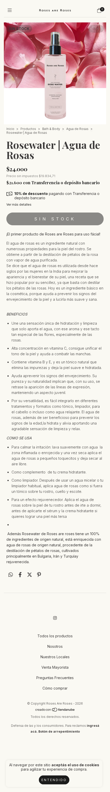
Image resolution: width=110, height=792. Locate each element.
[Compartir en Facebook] (20, 575)
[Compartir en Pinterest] (39, 575)
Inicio (10, 129)
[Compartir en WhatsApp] (10, 575)
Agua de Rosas (77, 129)
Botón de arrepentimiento (59, 731)
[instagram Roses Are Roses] (55, 618)
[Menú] (11, 10)
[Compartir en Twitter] (29, 575)
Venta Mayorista (55, 667)
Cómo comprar (55, 688)
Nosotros (55, 646)
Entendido (54, 780)
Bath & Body (51, 129)
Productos (28, 129)
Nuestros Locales (55, 657)
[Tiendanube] (55, 711)
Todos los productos (55, 636)
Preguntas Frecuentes (55, 678)
